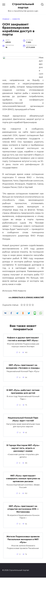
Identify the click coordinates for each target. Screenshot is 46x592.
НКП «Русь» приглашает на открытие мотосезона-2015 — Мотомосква (23, 509)
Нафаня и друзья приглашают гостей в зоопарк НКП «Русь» (23, 339)
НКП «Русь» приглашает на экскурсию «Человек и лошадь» (23, 366)
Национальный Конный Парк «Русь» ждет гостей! (23, 419)
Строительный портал (23, 5)
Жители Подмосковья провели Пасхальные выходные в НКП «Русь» (23, 539)
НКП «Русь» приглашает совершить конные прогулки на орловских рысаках (23, 479)
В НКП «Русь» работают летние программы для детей (23, 391)
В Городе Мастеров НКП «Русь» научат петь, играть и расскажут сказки (23, 448)
